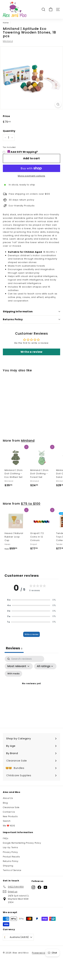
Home (6, 22)
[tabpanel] (31, 688)
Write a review (31, 634)
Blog (5, 802)
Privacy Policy (10, 852)
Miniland (8, 41)
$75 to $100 (30, 503)
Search (7, 821)
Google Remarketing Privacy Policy (22, 842)
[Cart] (51, 9)
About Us (8, 798)
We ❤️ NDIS (9, 825)
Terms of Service (12, 870)
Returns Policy (13, 319)
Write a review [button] (31, 352)
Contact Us (9, 811)
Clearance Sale (11, 807)
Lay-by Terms (10, 847)
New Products (10, 816)
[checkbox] (13, 674)
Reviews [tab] (14, 648)
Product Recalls (11, 856)
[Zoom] (58, 104)
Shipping (8, 865)
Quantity (9, 131)
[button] (31, 600)
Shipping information (18, 311)
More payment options (31, 175)
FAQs (5, 838)
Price (6, 116)
